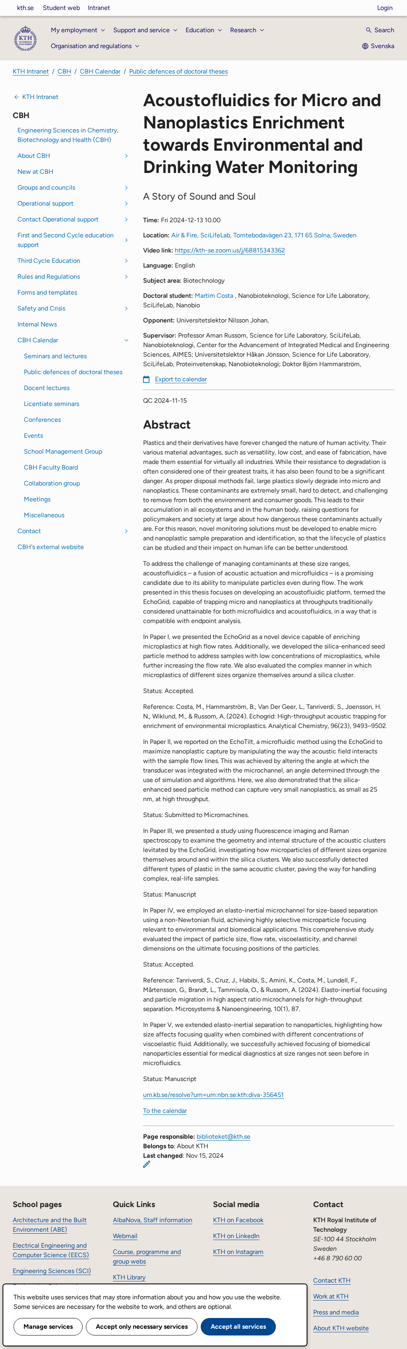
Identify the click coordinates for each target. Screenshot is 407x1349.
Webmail (125, 1236)
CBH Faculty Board (51, 467)
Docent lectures (47, 388)
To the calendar (165, 1110)
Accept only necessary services (142, 1326)
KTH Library (129, 1277)
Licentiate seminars (51, 404)
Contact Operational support (58, 219)
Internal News (37, 324)
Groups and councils (46, 187)
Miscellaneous (44, 515)
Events (33, 435)
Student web (61, 8)
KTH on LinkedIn (236, 1236)
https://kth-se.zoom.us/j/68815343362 (230, 250)
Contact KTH (332, 1280)
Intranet (99, 8)
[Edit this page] (146, 1164)
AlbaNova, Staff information (152, 1220)
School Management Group (63, 451)
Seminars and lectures (55, 356)
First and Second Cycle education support (65, 239)
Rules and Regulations (48, 276)
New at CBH (35, 171)
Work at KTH (331, 1296)
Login (385, 8)
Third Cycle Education (48, 260)
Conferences (42, 419)
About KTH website (341, 1328)
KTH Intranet (31, 71)
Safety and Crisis (41, 308)
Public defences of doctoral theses (178, 71)
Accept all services (238, 1326)
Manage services (48, 1326)
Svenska (382, 46)
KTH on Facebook (238, 1220)
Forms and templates (47, 292)
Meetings (37, 499)
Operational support (45, 203)
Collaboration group (52, 483)
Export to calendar (181, 379)
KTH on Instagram (238, 1252)
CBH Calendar (100, 71)
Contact (29, 531)
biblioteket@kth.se (223, 1136)
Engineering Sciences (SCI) (52, 1271)
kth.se (25, 8)
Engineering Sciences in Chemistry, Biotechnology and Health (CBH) (67, 135)
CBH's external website (50, 547)
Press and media (336, 1312)
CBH (64, 71)
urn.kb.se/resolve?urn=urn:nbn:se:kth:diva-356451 (213, 1095)
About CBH (33, 155)
